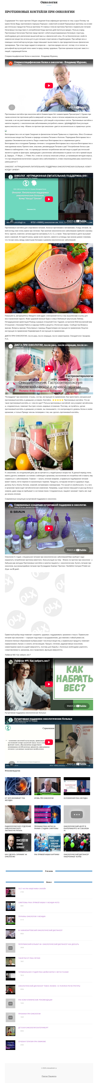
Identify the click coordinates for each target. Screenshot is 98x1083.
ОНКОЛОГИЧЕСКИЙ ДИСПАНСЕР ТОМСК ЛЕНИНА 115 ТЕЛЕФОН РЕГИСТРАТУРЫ (49, 986)
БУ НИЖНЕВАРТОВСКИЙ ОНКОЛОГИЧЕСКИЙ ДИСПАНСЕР (40, 930)
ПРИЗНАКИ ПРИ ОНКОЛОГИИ (29, 1014)
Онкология (49, 2)
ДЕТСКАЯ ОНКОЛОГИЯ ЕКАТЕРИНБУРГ (33, 1027)
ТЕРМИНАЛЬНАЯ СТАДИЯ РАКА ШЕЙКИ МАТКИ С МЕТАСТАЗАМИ (43, 972)
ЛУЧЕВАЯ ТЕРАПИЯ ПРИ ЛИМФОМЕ (32, 1041)
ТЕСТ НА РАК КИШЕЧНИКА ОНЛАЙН (32, 888)
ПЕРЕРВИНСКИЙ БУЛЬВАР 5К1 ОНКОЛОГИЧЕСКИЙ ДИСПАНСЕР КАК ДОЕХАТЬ (48, 944)
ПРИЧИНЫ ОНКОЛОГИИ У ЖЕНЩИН (31, 916)
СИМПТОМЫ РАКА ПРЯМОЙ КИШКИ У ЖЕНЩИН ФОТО (38, 902)
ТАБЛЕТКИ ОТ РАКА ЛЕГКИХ (29, 958)
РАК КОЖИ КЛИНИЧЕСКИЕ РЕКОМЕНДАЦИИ (35, 1000)
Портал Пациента (49, 1076)
